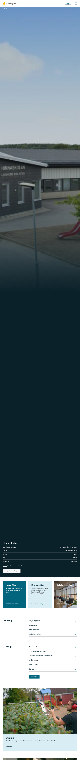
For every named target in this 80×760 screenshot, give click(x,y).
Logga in (5, 565)
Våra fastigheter (7, 9)
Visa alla (35, 676)
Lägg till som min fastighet (12, 571)
